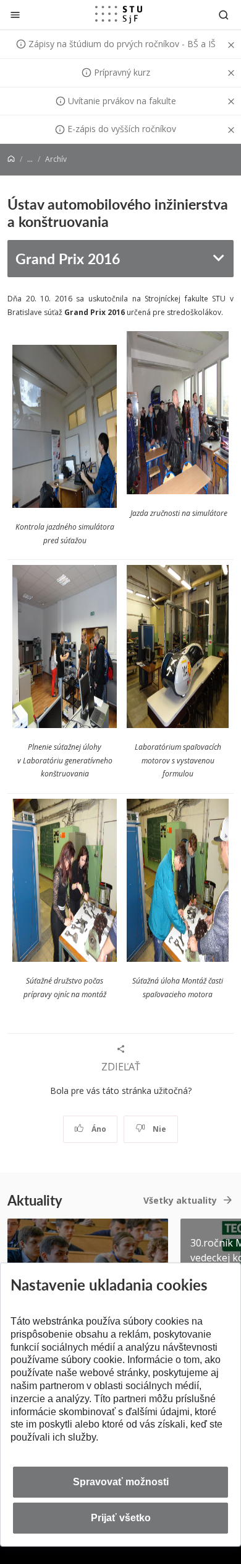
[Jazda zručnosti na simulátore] (64, 428)
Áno (98, 1129)
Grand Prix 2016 (67, 258)
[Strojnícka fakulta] (118, 14)
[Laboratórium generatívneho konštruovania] (64, 648)
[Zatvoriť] (15, 14)
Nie (158, 1129)
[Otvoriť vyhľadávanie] (223, 14)
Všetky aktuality (180, 1200)
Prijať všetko (121, 1518)
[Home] (11, 159)
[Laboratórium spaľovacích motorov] (178, 648)
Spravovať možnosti (121, 1482)
